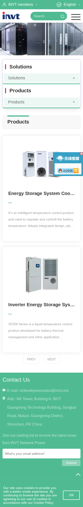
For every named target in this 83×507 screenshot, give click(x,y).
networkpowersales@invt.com (44, 391)
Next (51, 359)
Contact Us (16, 380)
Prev (31, 359)
